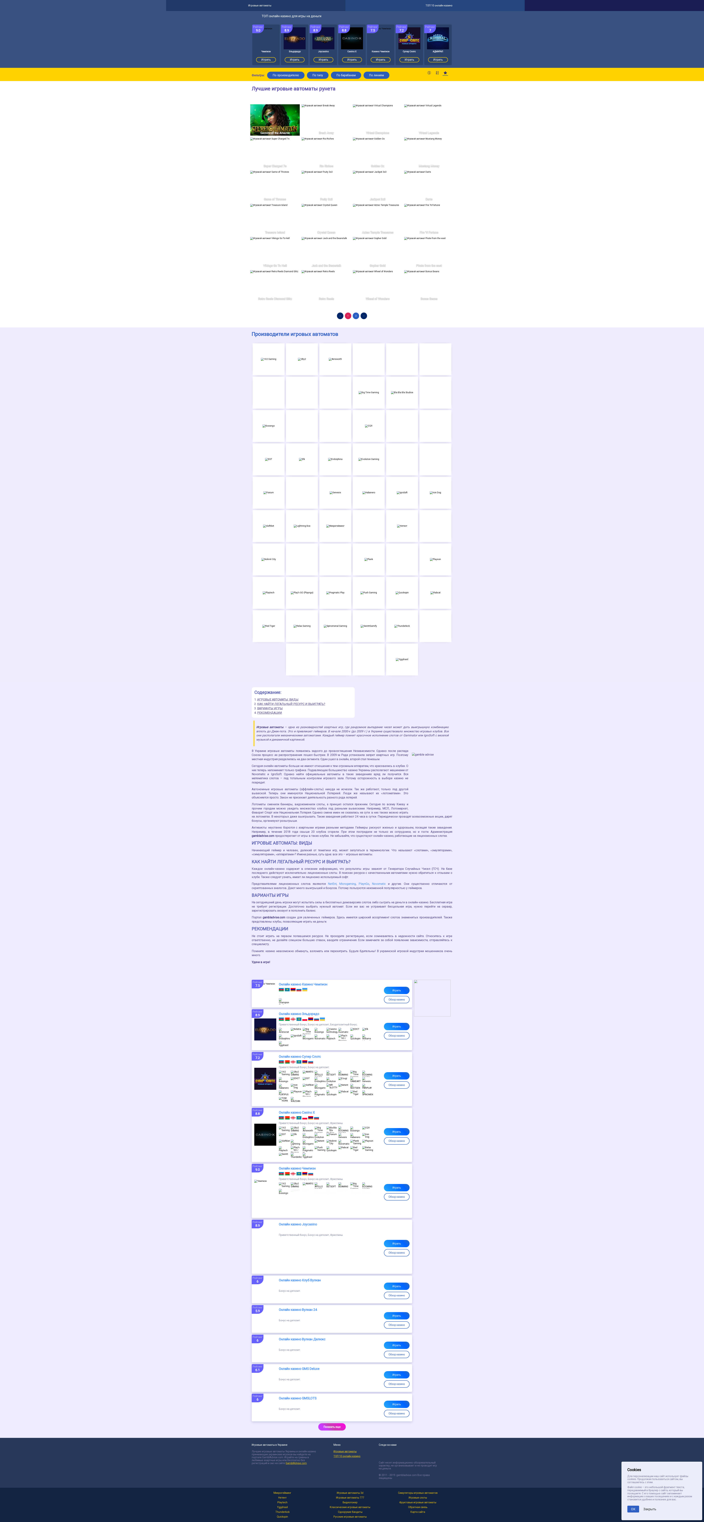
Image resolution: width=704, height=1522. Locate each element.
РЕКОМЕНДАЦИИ (269, 713)
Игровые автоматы (345, 1451)
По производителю (286, 75)
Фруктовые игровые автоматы (417, 1502)
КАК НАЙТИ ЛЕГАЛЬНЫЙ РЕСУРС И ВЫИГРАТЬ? (291, 704)
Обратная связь (418, 1507)
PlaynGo (364, 884)
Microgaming (347, 884)
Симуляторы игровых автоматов (418, 1492)
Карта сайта (417, 1511)
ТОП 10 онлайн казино (346, 1456)
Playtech (282, 1502)
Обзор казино (396, 999)
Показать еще (331, 1426)
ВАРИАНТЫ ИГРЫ (270, 708)
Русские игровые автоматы (350, 1516)
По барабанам (346, 75)
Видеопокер (350, 1502)
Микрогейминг (282, 1492)
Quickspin (282, 1516)
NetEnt (332, 884)
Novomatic (379, 884)
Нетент (282, 1497)
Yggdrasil (282, 1507)
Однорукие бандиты (350, 1511)
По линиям (376, 75)
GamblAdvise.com (296, 1463)
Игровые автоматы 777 (350, 1497)
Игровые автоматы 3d (350, 1492)
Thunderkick (282, 1511)
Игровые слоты (418, 1497)
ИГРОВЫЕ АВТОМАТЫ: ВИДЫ (277, 699)
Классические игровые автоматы (350, 1507)
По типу (317, 75)
